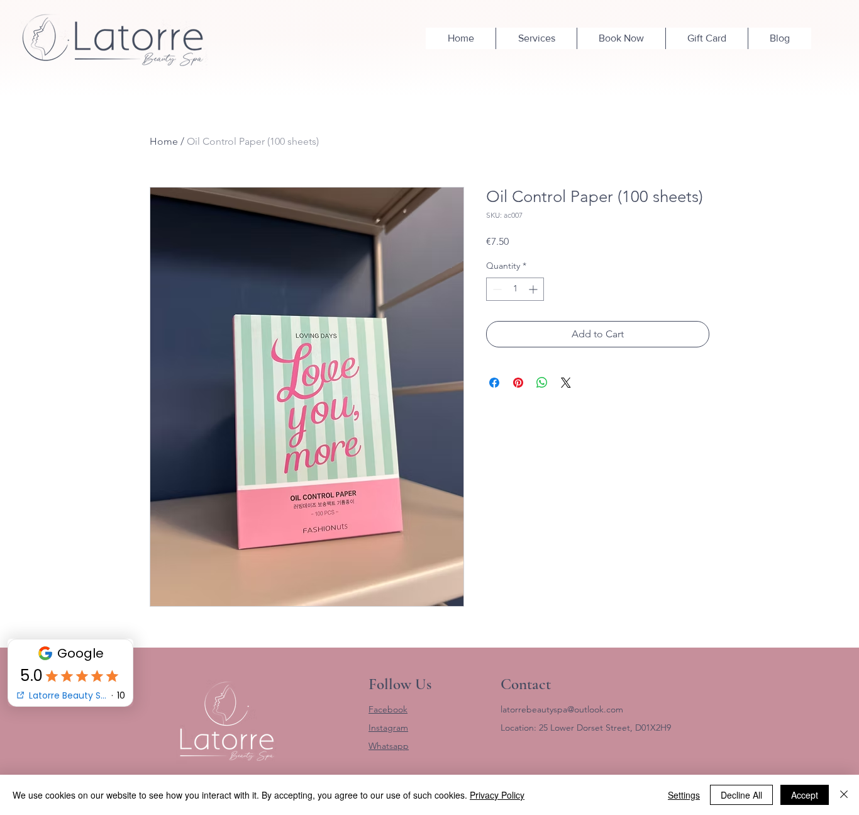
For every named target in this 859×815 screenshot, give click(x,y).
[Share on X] (566, 382)
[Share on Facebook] (494, 382)
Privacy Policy (497, 795)
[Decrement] (496, 289)
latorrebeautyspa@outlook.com (562, 709)
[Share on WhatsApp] (542, 382)
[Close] (843, 795)
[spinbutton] (515, 289)
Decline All (741, 795)
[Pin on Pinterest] (518, 382)
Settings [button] (684, 795)
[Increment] (534, 289)
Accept (804, 795)
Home (164, 141)
